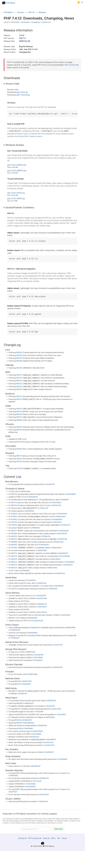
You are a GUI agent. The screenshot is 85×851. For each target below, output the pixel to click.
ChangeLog (35, 22)
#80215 (19, 378)
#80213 (19, 375)
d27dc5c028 (56, 505)
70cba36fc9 (61, 714)
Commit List (46, 22)
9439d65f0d (57, 519)
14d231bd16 (42, 607)
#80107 (19, 399)
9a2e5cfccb (34, 737)
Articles (21, 838)
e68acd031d (56, 548)
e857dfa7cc (45, 545)
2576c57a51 (57, 522)
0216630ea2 (13, 775)
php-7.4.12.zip (22, 92)
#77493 (14, 519)
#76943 (19, 459)
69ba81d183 (58, 542)
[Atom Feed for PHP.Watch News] (48, 838)
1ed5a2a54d (65, 615)
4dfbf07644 (30, 652)
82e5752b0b (38, 731)
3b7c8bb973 (27, 720)
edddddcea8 (25, 491)
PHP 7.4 (22, 38)
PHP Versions (33, 838)
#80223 (19, 383)
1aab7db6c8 (58, 586)
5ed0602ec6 (61, 516)
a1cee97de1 (39, 655)
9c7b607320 (60, 573)
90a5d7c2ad (42, 598)
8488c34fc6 (52, 568)
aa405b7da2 (50, 717)
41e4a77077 (49, 745)
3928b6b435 (15, 630)
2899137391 (27, 681)
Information (15, 22)
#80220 (19, 381)
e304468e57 (51, 739)
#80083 (19, 427)
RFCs (53, 838)
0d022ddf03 (55, 559)
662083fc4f (35, 766)
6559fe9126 (44, 778)
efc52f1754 (58, 645)
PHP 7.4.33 (33, 49)
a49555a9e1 (64, 531)
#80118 (19, 442)
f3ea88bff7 (64, 500)
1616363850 (37, 660)
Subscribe (58, 829)
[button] (78, 2)
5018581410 (42, 725)
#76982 (38, 635)
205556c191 (58, 667)
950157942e (42, 612)
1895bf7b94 (42, 550)
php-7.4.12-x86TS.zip (16, 198)
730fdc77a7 (43, 508)
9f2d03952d (33, 497)
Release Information (18, 30)
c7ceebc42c (22, 693)
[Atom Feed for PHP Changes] (40, 838)
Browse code (12, 89)
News (45, 838)
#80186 (19, 361)
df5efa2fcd (46, 536)
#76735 (19, 461)
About (64, 838)
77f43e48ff (39, 712)
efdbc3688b (71, 494)
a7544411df (50, 484)
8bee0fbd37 (63, 553)
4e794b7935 (41, 596)
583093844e (32, 633)
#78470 (19, 409)
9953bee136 (32, 618)
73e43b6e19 (68, 565)
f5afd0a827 (26, 684)
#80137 (17, 684)
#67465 (19, 449)
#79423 (19, 355)
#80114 (19, 456)
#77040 (19, 468)
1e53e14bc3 (43, 801)
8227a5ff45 (25, 609)
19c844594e (29, 511)
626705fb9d (31, 786)
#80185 (19, 368)
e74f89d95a (35, 528)
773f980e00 (14, 638)
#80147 (19, 411)
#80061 (19, 352)
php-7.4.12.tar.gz (23, 95)
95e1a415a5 (44, 794)
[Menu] (82, 3)
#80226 (19, 389)
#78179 (14, 589)
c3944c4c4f (50, 706)
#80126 (19, 358)
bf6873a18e (32, 674)
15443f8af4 (28, 728)
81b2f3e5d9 (56, 502)
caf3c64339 (38, 620)
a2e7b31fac (25, 601)
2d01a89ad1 (25, 570)
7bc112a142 (37, 781)
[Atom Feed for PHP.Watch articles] (25, 838)
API (58, 838)
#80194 (19, 430)
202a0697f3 (31, 580)
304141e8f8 (36, 734)
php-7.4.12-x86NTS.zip (16, 170)
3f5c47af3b (38, 657)
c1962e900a (69, 562)
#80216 (19, 386)
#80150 (19, 414)
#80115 (19, 396)
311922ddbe (31, 784)
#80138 (17, 681)
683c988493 (29, 723)
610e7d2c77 (65, 525)
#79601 (17, 773)
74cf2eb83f (63, 759)
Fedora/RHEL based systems (30, 136)
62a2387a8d (65, 556)
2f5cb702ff (13, 792)
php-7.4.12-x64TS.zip (16, 193)
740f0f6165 (53, 589)
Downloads (25, 22)
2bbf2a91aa (51, 700)
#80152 (19, 417)
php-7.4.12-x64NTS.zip (16, 165)
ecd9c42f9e (56, 709)
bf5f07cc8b (62, 539)
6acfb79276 (62, 533)
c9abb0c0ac (42, 583)
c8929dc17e (42, 604)
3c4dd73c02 (49, 742)
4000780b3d (62, 514)
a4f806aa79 (28, 703)
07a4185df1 (49, 752)
